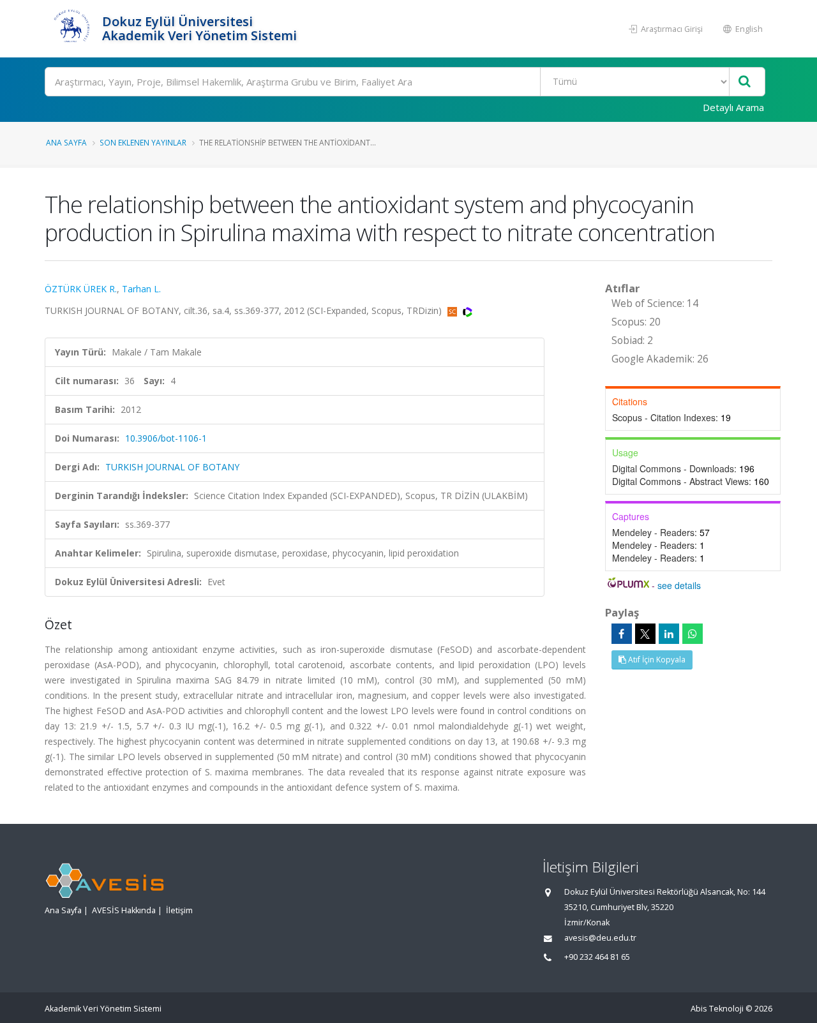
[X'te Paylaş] (645, 634)
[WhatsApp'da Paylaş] (692, 634)
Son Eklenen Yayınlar (143, 142)
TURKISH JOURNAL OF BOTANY (172, 467)
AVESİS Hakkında (124, 910)
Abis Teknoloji (717, 1008)
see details (679, 585)
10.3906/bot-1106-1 (166, 438)
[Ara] (744, 82)
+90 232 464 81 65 (597, 957)
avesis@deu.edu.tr (600, 937)
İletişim (179, 910)
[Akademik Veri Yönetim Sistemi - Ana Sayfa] (72, 28)
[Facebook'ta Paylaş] (621, 634)
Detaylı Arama (733, 107)
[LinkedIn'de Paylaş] (669, 634)
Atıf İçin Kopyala (656, 659)
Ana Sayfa (66, 142)
